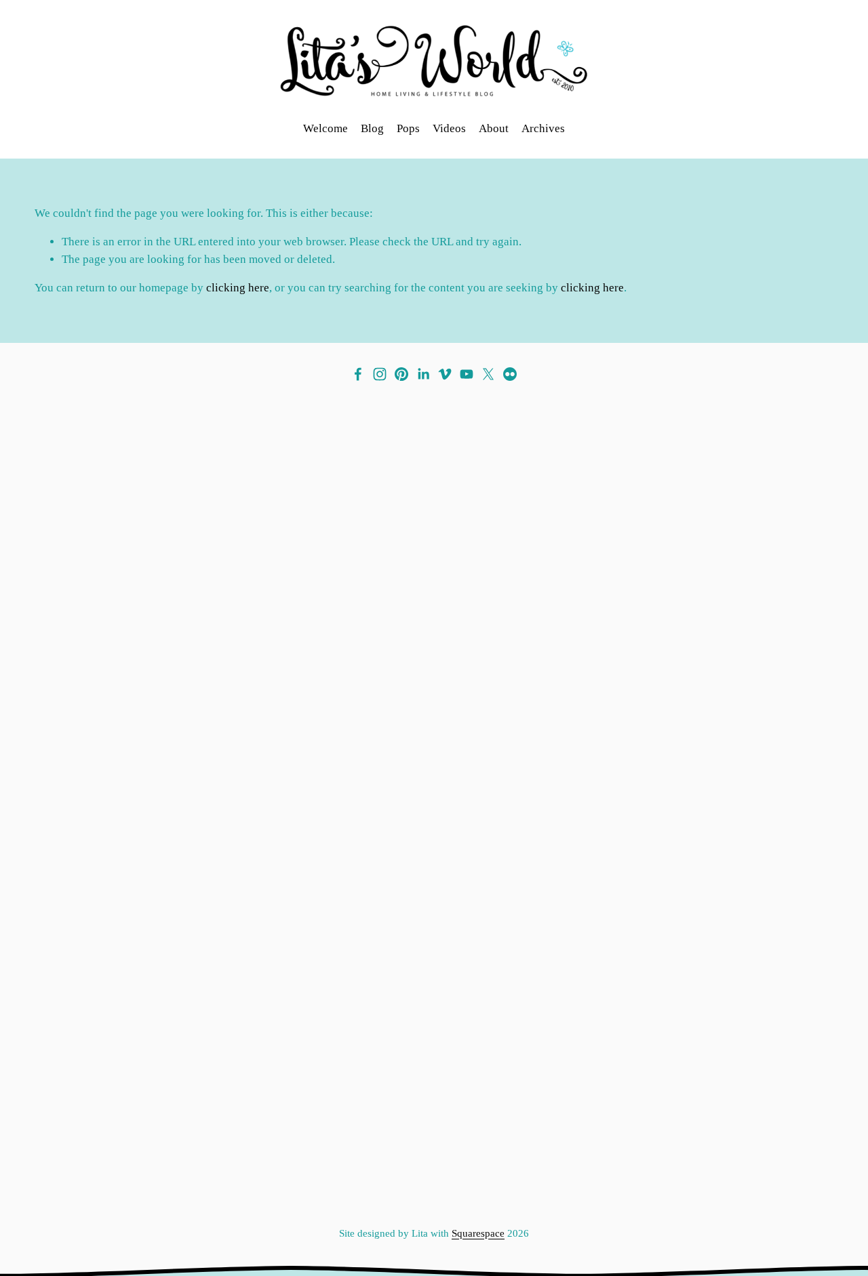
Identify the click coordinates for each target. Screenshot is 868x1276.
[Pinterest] (401, 374)
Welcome (325, 128)
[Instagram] (380, 374)
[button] (134, 616)
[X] (488, 374)
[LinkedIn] (423, 374)
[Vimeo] (445, 374)
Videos (449, 128)
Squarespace (478, 1233)
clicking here (237, 287)
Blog (372, 128)
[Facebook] (358, 374)
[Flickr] (510, 374)
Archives (543, 128)
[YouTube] (466, 374)
